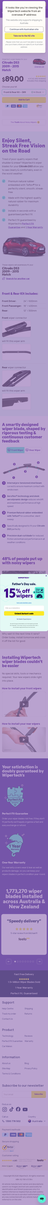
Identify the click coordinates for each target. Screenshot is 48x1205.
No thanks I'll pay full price (24, 619)
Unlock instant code (24, 613)
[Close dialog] (46, 576)
